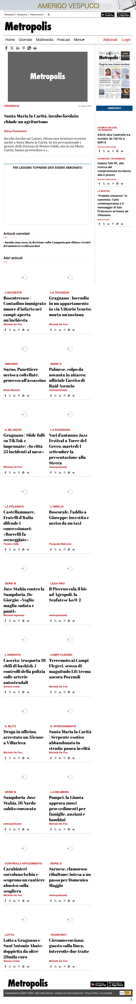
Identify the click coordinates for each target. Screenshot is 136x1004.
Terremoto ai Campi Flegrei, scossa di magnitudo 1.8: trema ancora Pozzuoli (70, 668)
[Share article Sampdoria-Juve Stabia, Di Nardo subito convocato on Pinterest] (19, 829)
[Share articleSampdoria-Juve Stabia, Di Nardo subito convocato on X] (10, 829)
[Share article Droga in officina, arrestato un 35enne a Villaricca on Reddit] (28, 758)
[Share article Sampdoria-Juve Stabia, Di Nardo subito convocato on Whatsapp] (23, 829)
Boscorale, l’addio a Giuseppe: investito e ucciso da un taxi (69, 517)
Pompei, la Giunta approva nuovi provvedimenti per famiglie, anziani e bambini (67, 808)
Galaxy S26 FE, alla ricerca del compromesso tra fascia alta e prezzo (114, 169)
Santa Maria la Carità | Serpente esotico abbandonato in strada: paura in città (70, 740)
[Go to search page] (49, 14)
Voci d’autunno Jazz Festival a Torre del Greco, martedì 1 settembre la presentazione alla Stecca (68, 449)
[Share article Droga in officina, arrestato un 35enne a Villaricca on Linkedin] (14, 758)
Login (126, 40)
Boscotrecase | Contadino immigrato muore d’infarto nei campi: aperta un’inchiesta (24, 309)
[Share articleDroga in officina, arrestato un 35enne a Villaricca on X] (10, 758)
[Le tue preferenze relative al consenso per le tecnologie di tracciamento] (131, 999)
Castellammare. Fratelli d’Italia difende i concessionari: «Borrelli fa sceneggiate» (19, 525)
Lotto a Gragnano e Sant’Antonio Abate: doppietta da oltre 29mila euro (23, 948)
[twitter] (12, 48)
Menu (78, 40)
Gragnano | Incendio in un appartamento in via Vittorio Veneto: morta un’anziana (70, 306)
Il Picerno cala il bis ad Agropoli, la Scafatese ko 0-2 (68, 594)
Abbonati (110, 40)
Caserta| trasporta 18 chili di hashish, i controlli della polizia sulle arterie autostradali (24, 671)
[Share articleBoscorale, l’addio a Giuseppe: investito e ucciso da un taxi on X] (55, 549)
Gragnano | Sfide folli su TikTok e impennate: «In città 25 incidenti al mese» (24, 443)
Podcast (63, 40)
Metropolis (9, 14)
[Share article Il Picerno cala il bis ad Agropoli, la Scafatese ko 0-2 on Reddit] (73, 620)
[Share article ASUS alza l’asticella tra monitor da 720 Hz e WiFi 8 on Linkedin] (108, 151)
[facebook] (6, 48)
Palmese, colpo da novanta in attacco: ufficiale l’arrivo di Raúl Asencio (67, 377)
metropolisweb (58, 390)
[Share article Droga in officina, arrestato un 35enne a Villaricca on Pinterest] (19, 758)
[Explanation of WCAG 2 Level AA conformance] (125, 994)
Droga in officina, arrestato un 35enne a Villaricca (23, 737)
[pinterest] (23, 48)
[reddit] (35, 48)
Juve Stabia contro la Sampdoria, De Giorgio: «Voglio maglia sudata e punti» (23, 600)
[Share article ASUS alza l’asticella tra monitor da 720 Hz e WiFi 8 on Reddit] (122, 151)
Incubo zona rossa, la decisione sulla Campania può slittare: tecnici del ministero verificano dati (47, 244)
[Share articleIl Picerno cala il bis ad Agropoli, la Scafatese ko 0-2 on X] (55, 620)
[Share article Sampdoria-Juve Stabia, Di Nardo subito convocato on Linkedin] (14, 829)
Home (10, 40)
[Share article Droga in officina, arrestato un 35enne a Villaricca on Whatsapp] (23, 758)
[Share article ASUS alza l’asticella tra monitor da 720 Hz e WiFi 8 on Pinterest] (113, 151)
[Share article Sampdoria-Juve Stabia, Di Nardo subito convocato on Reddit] (28, 829)
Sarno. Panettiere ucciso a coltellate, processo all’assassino (24, 374)
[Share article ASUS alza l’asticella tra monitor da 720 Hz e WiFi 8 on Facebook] (99, 151)
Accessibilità (106, 993)
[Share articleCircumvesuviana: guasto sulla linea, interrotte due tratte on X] (55, 966)
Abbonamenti (36, 14)
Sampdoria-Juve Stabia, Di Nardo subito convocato (19, 802)
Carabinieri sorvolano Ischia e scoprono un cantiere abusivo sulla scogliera (24, 880)
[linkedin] (17, 48)
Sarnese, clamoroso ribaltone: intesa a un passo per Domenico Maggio (70, 877)
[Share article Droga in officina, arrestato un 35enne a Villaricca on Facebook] (5, 758)
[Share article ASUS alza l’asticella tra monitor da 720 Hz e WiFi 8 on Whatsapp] (117, 151)
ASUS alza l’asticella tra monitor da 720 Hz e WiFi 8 (113, 138)
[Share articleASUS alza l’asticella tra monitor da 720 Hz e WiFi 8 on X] (104, 151)
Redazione (22, 14)
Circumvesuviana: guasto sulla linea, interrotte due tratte (69, 945)
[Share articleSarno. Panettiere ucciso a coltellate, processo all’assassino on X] (10, 395)
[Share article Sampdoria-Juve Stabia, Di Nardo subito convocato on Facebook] (5, 829)
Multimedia (44, 40)
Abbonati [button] (114, 108)
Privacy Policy (91, 993)
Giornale (25, 40)
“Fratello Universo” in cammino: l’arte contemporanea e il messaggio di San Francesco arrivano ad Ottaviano (112, 205)
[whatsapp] (29, 48)
